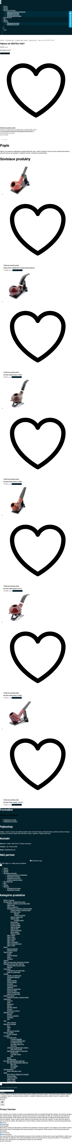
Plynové (9, 1009)
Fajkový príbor (15, 919)
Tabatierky (10, 987)
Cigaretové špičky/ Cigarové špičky (18, 997)
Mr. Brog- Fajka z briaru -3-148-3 (13, 695)
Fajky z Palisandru (12, 942)
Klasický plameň (12, 1007)
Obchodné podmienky (10, 10)
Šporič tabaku (15, 932)
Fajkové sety (33, 40)
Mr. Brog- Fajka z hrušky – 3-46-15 (13, 802)
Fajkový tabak (11, 1079)
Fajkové (9, 1006)
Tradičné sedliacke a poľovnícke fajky (18, 904)
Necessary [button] (3, 1122)
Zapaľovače (7, 999)
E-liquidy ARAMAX (16, 1039)
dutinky (9, 979)
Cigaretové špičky (9, 996)
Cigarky (9, 954)
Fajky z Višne (11, 945)
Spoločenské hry (9, 1069)
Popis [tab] (5, 139)
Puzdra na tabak (15, 925)
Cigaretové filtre (12, 991)
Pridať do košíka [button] (17, 270)
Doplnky (6, 974)
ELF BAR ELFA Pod (16, 1043)
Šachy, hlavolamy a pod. (14, 1071)
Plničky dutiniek (12, 982)
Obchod (6, 7)
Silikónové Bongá (12, 949)
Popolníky (10, 984)
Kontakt (6, 9)
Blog (5, 19)
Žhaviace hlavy (11, 1059)
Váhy (5, 1021)
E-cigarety (7, 1036)
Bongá (5, 947)
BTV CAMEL (14, 1066)
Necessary (5, 1124)
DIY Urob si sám (15, 912)
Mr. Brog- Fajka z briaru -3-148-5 (13, 481)
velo (8, 1029)
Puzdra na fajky (15, 924)
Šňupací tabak (11, 1081)
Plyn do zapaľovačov (13, 992)
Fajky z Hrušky (11, 939)
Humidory (10, 959)
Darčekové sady (8, 1012)
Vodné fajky (7, 969)
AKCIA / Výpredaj (9, 900)
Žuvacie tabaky (11, 1076)
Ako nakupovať (8, 17)
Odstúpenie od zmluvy (13, 14)
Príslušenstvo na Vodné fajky (16, 971)
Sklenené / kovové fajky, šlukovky (14, 964)
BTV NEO (13, 1068)
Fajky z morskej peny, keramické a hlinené (16, 962)
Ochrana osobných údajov (14, 16)
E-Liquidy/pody (12, 1038)
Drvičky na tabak (9, 1032)
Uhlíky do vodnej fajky (13, 972)
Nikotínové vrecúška (10, 1024)
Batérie (9, 1058)
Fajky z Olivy (11, 940)
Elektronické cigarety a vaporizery (17, 1051)
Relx (12, 1056)
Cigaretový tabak (12, 1078)
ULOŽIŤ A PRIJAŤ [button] (5, 1141)
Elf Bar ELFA (14, 1053)
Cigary (9, 957)
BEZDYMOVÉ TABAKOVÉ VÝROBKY (18, 1074)
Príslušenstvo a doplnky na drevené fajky (19, 909)
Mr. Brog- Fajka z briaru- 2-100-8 (13, 374)
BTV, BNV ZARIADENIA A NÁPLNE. (14, 1061)
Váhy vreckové (11, 1022)
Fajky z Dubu (11, 937)
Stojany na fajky (15, 934)
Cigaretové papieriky (13, 977)
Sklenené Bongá (12, 950)
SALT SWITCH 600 (16, 1049)
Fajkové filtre (14, 929)
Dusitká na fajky (19, 920)
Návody (6, 20)
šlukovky (9, 967)
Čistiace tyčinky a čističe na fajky (21, 910)
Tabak (5, 1073)
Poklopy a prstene (19, 915)
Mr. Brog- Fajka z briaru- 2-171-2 (13, 588)
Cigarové (9, 1001)
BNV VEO (13, 1064)
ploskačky (10, 1017)
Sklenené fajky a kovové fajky (16, 965)
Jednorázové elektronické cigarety (17, 1048)
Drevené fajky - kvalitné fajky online (16, 40)
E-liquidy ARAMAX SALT (18, 1041)
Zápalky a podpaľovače (14, 976)
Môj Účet (6, 21)
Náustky (16, 914)
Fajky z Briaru (11, 935)
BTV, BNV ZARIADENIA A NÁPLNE (17, 1063)
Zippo (9, 1002)
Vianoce (6, 960)
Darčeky (9, 1014)
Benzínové (10, 1004)
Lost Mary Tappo (16, 1054)
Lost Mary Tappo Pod (17, 1044)
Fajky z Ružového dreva (14, 944)
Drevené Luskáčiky (13, 1016)
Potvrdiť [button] (2, 1099)
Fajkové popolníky (16, 930)
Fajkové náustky (15, 927)
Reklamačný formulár (13, 13)
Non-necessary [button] (4, 1133)
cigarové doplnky (12, 955)
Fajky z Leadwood (12, 907)
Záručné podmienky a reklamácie (16, 12)
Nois (8, 1026)
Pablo (9, 1027)
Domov (5, 6)
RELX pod (14, 1046)
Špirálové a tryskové (13, 1011)
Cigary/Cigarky (8, 952)
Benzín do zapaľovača (14, 989)
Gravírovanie (14, 922)
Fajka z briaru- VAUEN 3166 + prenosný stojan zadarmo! (19, 267)
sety (8, 1019)
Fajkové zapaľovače (17, 917)
